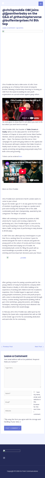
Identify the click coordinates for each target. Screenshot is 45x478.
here (20, 156)
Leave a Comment (8, 28)
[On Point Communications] (8, 3)
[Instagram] (4, 458)
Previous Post (7, 346)
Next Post (39, 346)
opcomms (19, 28)
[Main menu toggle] (41, 4)
